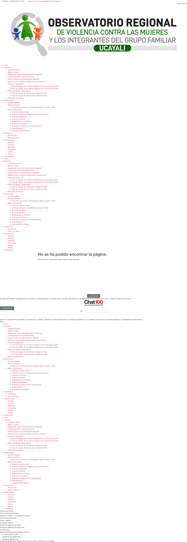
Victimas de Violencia (20, 124)
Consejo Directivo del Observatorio (21, 77)
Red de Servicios (14, 105)
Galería (10, 152)
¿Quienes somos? (14, 70)
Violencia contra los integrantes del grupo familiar (30, 114)
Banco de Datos (14, 138)
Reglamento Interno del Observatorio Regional (25, 74)
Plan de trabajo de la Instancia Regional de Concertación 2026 (35, 89)
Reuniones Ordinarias (15, 98)
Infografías (12, 149)
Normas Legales (14, 103)
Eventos (11, 145)
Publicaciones (9, 140)
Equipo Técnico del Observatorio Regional (23, 79)
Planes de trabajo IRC (16, 84)
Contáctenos (8, 156)
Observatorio (9, 100)
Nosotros (7, 67)
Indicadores (12, 135)
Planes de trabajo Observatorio (19, 91)
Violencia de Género (19, 117)
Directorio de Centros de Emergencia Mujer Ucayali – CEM (33, 107)
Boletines (11, 147)
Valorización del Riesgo (20, 131)
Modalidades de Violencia (21, 121)
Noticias (11, 142)
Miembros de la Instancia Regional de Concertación (27, 81)
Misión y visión (13, 72)
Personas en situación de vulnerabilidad (26, 126)
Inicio (6, 65)
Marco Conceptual (14, 110)
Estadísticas (8, 133)
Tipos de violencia (18, 119)
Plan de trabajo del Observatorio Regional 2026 (29, 96)
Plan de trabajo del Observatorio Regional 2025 (29, 93)
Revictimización (17, 128)
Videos (10, 154)
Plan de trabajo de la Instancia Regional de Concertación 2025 (35, 86)
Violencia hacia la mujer (20, 112)
